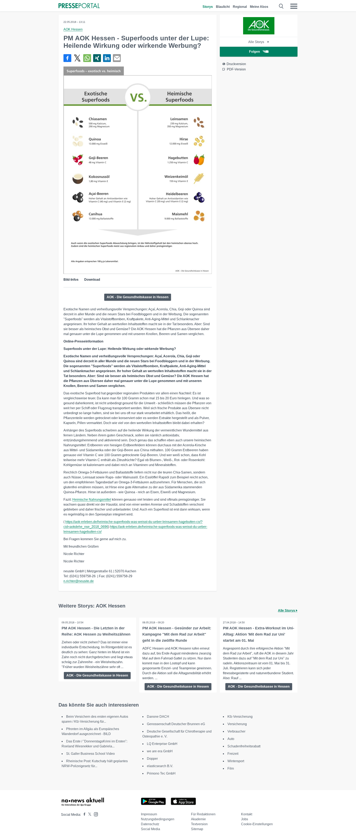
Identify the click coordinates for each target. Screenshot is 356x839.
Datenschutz (150, 824)
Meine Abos (259, 6)
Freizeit (232, 753)
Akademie (198, 819)
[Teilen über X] (77, 58)
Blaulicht (223, 6)
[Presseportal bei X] (88, 814)
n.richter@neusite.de (78, 581)
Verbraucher (236, 731)
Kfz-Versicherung (240, 716)
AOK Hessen (73, 29)
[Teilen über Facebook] (67, 58)
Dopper (152, 758)
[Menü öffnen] (293, 6)
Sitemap (197, 829)
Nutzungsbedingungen (157, 819)
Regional (240, 6)
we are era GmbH (160, 751)
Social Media (150, 829)
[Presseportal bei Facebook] (83, 814)
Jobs (244, 819)
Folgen (254, 51)
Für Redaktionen (203, 814)
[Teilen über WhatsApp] (87, 58)
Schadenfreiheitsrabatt (243, 746)
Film (230, 768)
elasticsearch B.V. (160, 766)
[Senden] (117, 58)
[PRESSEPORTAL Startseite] (79, 6)
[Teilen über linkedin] (107, 58)
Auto (230, 739)
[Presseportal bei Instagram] (94, 814)
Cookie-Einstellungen (257, 824)
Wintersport (235, 761)
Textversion (199, 824)
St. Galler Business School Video (90, 753)
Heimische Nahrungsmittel (91, 499)
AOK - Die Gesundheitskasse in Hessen (138, 297)
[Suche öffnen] (281, 6)
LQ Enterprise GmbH (162, 744)
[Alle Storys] (258, 33)
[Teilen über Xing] (97, 58)
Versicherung (237, 724)
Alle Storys (256, 42)
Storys (208, 6)
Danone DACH (158, 716)
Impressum (149, 814)
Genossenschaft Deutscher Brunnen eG (176, 724)
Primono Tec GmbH (161, 773)
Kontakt (246, 814)
